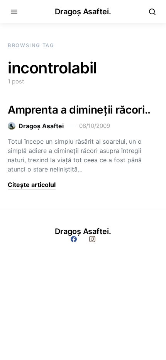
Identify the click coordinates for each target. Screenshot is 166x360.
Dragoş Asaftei (41, 126)
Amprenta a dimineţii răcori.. (79, 109)
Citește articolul (32, 184)
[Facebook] (73, 239)
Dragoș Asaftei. (83, 11)
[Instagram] (92, 239)
